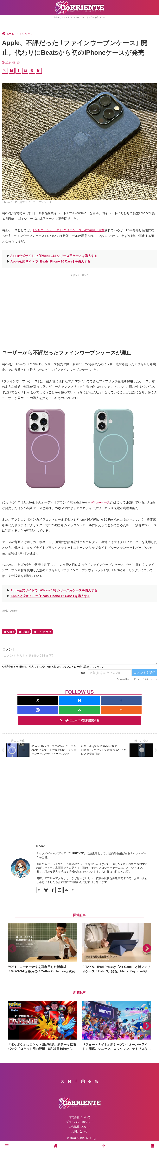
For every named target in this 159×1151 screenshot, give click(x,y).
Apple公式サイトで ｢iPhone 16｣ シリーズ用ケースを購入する (53, 255)
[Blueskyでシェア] (12, 71)
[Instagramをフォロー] (37, 710)
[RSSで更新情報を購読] (121, 710)
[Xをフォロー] (37, 700)
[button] (39, 71)
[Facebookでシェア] (18, 71)
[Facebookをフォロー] (121, 700)
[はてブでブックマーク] (25, 71)
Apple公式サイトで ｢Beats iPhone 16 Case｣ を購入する (50, 261)
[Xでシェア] (5, 71)
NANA (41, 846)
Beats (25, 631)
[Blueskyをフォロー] (79, 700)
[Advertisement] (79, 305)
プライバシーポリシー (79, 1121)
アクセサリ (44, 631)
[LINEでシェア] (32, 71)
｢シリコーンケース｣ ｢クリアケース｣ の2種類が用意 (69, 230)
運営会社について (79, 1117)
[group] (42, 948)
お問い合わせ (79, 1131)
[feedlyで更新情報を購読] (79, 710)
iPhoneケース (100, 502)
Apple (10, 631)
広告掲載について (79, 1126)
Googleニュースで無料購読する (79, 720)
